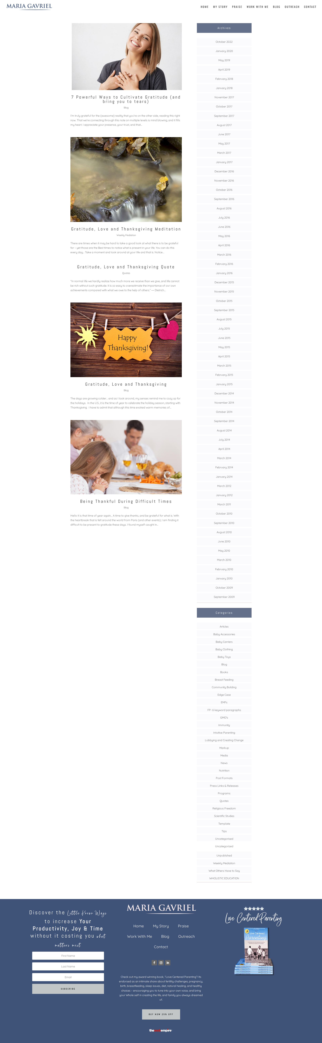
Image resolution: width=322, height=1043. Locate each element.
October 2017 (224, 106)
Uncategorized (224, 846)
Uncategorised (224, 838)
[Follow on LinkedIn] (167, 962)
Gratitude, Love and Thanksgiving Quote (126, 267)
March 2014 (224, 458)
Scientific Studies (224, 816)
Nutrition (224, 770)
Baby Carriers (224, 641)
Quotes (126, 273)
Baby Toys (224, 657)
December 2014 (224, 393)
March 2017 (224, 152)
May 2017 (224, 143)
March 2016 (224, 254)
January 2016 (224, 273)
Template (224, 823)
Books (224, 672)
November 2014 (224, 402)
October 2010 (224, 513)
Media (224, 755)
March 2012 (224, 486)
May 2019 (224, 60)
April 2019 (224, 69)
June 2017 (224, 134)
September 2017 (224, 115)
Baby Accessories (224, 634)
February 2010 (224, 569)
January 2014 (224, 476)
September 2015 (224, 310)
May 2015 (224, 347)
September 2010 (224, 523)
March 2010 (224, 559)
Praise (237, 7)
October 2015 (224, 301)
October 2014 (224, 411)
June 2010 (224, 541)
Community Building (224, 687)
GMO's (224, 717)
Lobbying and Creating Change (224, 740)
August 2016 (224, 208)
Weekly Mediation (126, 235)
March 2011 (224, 504)
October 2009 (224, 587)
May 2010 (224, 550)
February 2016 (224, 263)
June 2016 (224, 226)
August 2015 (224, 319)
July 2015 (224, 328)
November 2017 (224, 97)
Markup (224, 748)
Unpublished (224, 855)
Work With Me (258, 7)
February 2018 (224, 78)
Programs (224, 793)
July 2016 (224, 217)
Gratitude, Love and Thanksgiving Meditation (126, 229)
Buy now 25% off (161, 1014)
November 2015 (224, 291)
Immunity (224, 725)
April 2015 (224, 356)
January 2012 (224, 495)
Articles (224, 626)
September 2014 (224, 421)
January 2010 (224, 578)
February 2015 (224, 374)
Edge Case (224, 694)
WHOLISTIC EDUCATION (224, 878)
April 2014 (224, 449)
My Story (220, 7)
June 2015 (224, 338)
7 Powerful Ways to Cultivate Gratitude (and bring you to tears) (126, 99)
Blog (276, 7)
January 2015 (224, 384)
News (224, 763)
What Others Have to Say (224, 870)
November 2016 (224, 180)
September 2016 (224, 199)
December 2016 (224, 171)
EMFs (224, 702)
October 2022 (224, 41)
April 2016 (224, 245)
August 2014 (224, 430)
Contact (310, 7)
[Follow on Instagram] (161, 962)
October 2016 (224, 189)
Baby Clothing (224, 649)
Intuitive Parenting (224, 732)
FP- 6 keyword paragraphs (224, 710)
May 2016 (224, 236)
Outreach (292, 7)
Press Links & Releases (224, 785)
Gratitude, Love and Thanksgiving (126, 384)
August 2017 (224, 125)
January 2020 (224, 51)
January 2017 (224, 162)
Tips (224, 831)
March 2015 (224, 365)
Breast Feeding (224, 679)
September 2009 (224, 597)
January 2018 (224, 88)
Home (205, 7)
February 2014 (224, 467)
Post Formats (224, 778)
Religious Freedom (224, 808)
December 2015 (224, 282)
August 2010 (224, 532)
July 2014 (224, 439)
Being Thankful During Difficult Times (126, 501)
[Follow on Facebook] (154, 962)
